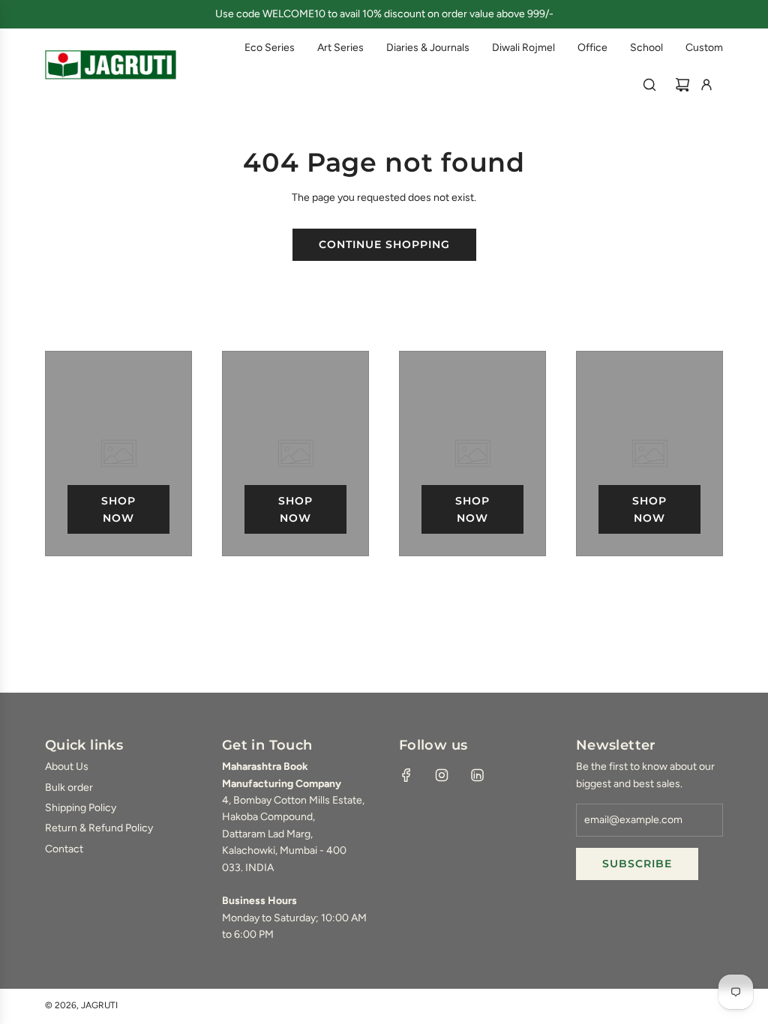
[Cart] (682, 84)
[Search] (649, 84)
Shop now (118, 509)
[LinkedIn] (477, 775)
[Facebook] (406, 775)
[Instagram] (441, 775)
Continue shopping (384, 244)
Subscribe (637, 863)
